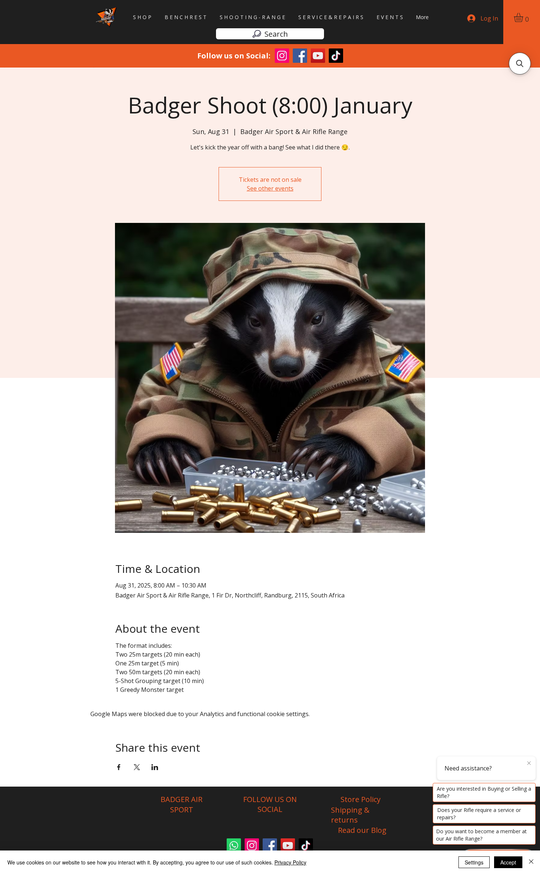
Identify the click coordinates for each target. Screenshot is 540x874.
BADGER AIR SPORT (181, 804)
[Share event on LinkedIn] (154, 767)
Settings (474, 862)
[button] (524, 17)
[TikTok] (306, 845)
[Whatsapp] (234, 845)
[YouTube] (288, 845)
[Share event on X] (136, 767)
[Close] (531, 862)
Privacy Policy (290, 862)
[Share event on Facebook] (118, 767)
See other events (270, 188)
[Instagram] (252, 845)
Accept (508, 862)
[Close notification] (529, 763)
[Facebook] (270, 845)
